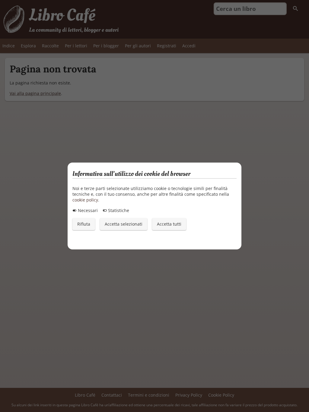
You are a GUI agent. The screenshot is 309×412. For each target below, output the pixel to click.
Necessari (87, 210)
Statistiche (118, 210)
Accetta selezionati (123, 224)
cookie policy (85, 200)
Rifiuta (83, 224)
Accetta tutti (169, 224)
